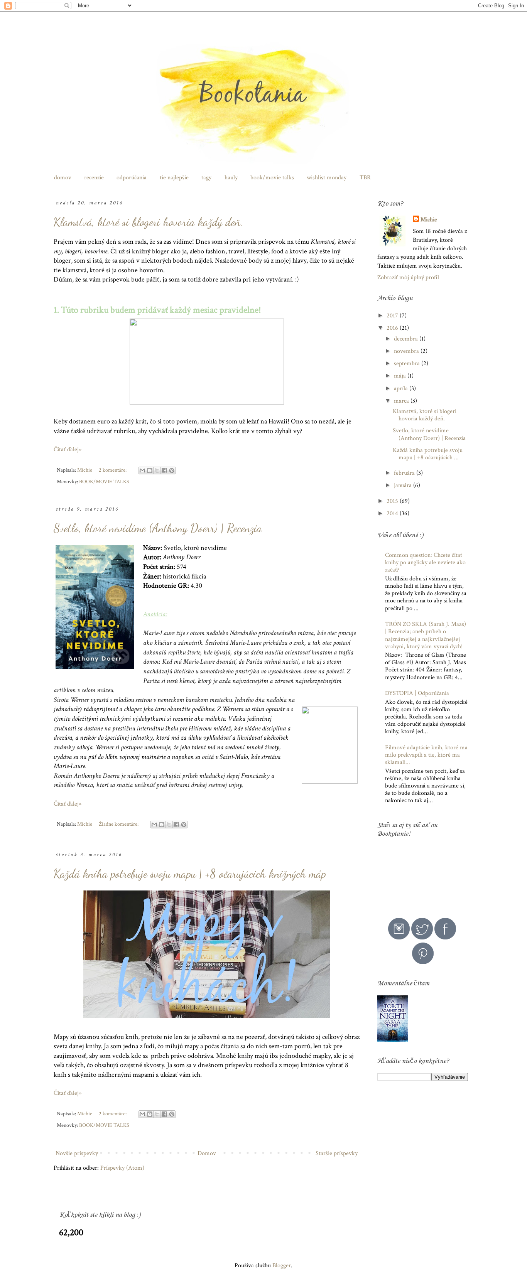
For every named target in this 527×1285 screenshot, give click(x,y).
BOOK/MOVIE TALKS (104, 481)
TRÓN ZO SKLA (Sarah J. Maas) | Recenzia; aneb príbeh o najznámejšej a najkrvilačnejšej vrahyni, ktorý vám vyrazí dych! (425, 635)
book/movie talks (272, 178)
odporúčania (132, 178)
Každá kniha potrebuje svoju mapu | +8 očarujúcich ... (428, 454)
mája (400, 376)
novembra (407, 351)
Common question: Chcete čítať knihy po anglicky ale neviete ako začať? (425, 562)
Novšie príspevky (77, 1153)
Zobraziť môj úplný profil (408, 277)
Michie (429, 220)
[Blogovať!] (150, 470)
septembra (407, 363)
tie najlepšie (174, 178)
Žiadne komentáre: (119, 824)
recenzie (94, 178)
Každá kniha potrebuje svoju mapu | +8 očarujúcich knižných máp (190, 873)
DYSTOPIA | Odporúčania (417, 693)
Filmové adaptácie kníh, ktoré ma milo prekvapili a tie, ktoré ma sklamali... (426, 755)
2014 (393, 513)
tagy (206, 178)
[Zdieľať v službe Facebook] (164, 470)
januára (403, 485)
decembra (406, 339)
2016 (393, 328)
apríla (401, 388)
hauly (231, 178)
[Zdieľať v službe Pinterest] (172, 470)
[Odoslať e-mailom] (142, 470)
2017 (393, 316)
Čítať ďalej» (67, 449)
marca (402, 401)
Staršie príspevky (337, 1153)
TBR (365, 178)
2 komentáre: (113, 470)
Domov (207, 1153)
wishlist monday (326, 178)
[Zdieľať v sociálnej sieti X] (157, 470)
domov (62, 178)
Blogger (281, 1265)
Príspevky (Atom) (122, 1168)
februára (405, 473)
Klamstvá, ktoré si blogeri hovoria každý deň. (148, 222)
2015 (393, 501)
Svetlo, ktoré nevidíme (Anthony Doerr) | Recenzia (158, 528)
